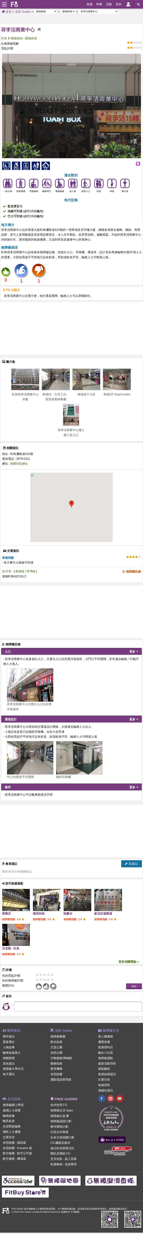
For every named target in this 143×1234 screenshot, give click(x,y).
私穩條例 (56, 1164)
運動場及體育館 (60, 1079)
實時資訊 (9, 1036)
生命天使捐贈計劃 (62, 1137)
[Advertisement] (71, 328)
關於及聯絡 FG (60, 1153)
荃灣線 (31, 571)
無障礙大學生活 (13, 1068)
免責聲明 (71, 1164)
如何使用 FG (58, 1105)
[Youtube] (119, 1099)
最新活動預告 (107, 1063)
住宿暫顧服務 (12, 1126)
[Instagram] (110, 1099)
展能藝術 (104, 1068)
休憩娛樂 (56, 1074)
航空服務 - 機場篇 (14, 1158)
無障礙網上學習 (13, 1105)
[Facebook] (101, 1099)
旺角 (4, 38)
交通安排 (9, 1137)
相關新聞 (9, 1058)
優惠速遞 (104, 1041)
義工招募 (71, 1158)
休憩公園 (56, 1052)
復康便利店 (105, 1047)
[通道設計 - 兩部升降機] (79, 758)
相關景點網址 (19, 463)
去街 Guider (23, 11)
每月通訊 (9, 1074)
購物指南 (17, 38)
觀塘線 (20, 571)
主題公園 (56, 1047)
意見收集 (56, 1158)
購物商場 (31, 38)
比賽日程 (104, 1079)
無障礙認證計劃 (60, 1121)
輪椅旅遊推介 (12, 1052)
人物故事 (9, 1047)
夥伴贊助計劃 (59, 1126)
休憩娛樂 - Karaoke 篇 (17, 1148)
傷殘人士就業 (12, 1110)
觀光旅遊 (56, 1041)
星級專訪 (9, 1041)
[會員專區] (128, 4)
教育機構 (56, 1068)
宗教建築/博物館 (61, 1058)
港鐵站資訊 (105, 1090)
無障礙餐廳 (57, 1036)
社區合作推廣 (59, 1132)
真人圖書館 (105, 1036)
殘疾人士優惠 (12, 1131)
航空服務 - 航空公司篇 (17, 1153)
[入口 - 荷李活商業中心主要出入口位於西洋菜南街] (30, 685)
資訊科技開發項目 (62, 1148)
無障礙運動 (105, 1058)
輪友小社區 (105, 1052)
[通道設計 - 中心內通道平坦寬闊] (30, 758)
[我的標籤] (38, 29)
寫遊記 (133, 863)
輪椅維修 (9, 1115)
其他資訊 (9, 1063)
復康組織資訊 (107, 1074)
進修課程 (104, 1085)
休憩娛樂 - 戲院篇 (14, 1142)
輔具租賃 (9, 1121)
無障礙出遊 (58, 1116)
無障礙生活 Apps (61, 1110)
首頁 (8, 11)
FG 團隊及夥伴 (60, 1142)
